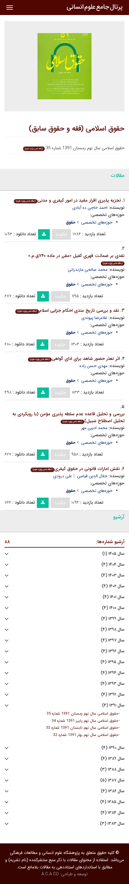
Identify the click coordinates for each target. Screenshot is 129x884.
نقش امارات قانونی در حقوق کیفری (76, 468)
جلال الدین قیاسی (92, 476)
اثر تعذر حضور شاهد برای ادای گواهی (75, 358)
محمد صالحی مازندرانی (87, 269)
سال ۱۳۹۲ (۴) (112, 694)
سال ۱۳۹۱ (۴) (113, 705)
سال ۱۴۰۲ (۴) (113, 586)
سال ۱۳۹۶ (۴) (112, 651)
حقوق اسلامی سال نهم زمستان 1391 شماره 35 (82, 714)
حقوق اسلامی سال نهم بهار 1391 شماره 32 (85, 735)
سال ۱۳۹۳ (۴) (112, 684)
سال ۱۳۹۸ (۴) (112, 629)
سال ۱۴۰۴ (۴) (112, 564)
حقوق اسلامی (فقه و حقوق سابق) (76, 128)
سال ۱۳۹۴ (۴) (112, 673)
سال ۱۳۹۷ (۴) (112, 640)
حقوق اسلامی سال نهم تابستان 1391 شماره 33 (82, 728)
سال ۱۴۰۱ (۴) (113, 597)
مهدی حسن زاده (93, 366)
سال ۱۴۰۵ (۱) (113, 554)
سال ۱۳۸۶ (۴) (112, 791)
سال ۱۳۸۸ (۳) (112, 769)
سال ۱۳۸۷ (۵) (112, 780)
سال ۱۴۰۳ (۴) (112, 575)
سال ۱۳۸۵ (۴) (112, 802)
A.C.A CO (50, 874)
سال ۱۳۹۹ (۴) (112, 619)
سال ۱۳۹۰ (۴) (112, 748)
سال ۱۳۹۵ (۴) (112, 662)
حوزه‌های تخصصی (96, 222)
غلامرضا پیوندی (94, 317)
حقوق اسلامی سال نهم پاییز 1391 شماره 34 (85, 721)
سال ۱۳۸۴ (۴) (112, 813)
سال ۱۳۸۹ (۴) (112, 759)
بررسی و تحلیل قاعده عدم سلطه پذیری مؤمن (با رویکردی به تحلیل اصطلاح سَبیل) (68, 417)
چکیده (61, 234)
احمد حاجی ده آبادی (89, 207)
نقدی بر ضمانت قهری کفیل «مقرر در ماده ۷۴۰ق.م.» (76, 258)
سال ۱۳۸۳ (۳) (112, 824)
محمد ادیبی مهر (94, 428)
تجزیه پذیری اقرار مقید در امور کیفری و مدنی (68, 200)
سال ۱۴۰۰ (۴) (113, 608)
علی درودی (62, 476)
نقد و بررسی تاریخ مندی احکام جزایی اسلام (68, 310)
